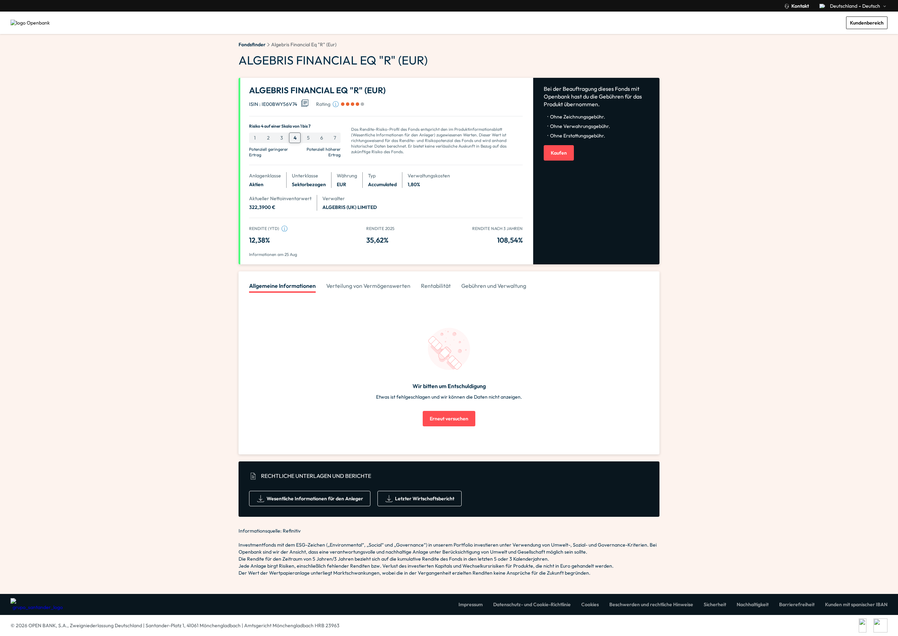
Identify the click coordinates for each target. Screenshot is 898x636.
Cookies (590, 604)
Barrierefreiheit (797, 604)
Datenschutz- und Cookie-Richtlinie (532, 604)
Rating (323, 104)
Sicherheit (715, 604)
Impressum (470, 604)
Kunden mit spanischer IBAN (856, 604)
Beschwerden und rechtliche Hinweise (651, 604)
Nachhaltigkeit (753, 604)
